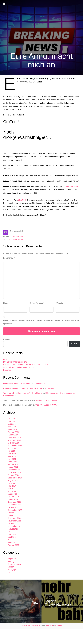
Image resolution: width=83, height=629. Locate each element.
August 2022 (13, 529)
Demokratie (40, 384)
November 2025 (14, 440)
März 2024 (12, 494)
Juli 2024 (11, 483)
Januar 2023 (13, 515)
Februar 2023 (13, 513)
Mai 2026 (12, 424)
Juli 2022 (11, 532)
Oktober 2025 (13, 443)
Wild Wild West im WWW (47, 400)
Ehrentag (7, 370)
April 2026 (12, 427)
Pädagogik (12, 569)
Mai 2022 (12, 537)
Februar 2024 (13, 497)
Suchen (6, 339)
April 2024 (12, 491)
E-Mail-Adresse (37, 303)
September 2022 (15, 526)
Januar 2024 (13, 499)
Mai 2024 (12, 489)
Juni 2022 (12, 534)
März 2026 (12, 429)
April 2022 (12, 540)
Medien (11, 567)
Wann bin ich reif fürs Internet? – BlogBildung (22, 393)
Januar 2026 (13, 435)
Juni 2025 (12, 454)
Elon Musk (22, 200)
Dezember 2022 (14, 518)
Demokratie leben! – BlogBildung (17, 384)
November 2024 (14, 472)
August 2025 (13, 448)
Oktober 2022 (13, 523)
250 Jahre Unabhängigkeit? (15, 362)
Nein (5, 359)
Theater (11, 572)
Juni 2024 (12, 486)
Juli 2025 (11, 451)
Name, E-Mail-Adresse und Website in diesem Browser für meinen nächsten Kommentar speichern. (41, 322)
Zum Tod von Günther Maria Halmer (18, 367)
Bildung (11, 561)
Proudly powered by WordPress (30, 626)
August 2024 (13, 480)
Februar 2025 (13, 464)
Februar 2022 (13, 545)
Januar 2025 (13, 467)
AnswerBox (58, 626)
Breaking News (17, 236)
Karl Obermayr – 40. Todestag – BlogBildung (22, 388)
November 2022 (14, 521)
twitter (20, 239)
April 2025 (12, 459)
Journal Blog (49, 626)
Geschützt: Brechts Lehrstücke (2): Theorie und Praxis (26, 365)
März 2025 (12, 462)
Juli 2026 (11, 419)
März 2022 (12, 542)
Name (6, 303)
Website (59, 303)
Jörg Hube (49, 388)
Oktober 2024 (13, 475)
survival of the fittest (70, 187)
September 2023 (15, 510)
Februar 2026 (13, 432)
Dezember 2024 (14, 470)
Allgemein (12, 559)
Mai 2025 (12, 456)
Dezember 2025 (14, 437)
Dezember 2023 (14, 502)
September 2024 (15, 478)
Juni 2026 (12, 421)
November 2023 (14, 505)
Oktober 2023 (13, 507)
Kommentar (9, 258)
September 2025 (15, 445)
